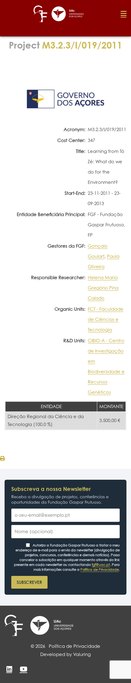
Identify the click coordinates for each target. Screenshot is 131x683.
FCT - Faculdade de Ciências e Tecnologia (105, 319)
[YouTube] (23, 669)
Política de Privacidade (99, 569)
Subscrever (29, 582)
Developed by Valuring (65, 654)
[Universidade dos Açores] (52, 625)
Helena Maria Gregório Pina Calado (103, 288)
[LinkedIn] (9, 669)
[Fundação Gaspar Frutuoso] (14, 625)
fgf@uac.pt (101, 565)
